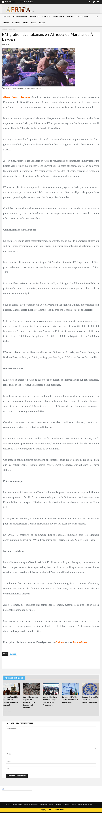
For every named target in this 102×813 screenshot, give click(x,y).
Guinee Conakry (20, 16)
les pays (6, 16)
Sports (6, 23)
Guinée (13, 654)
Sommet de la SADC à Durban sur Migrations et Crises (90, 699)
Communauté (58, 16)
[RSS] (89, 2)
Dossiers (16, 23)
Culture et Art (83, 16)
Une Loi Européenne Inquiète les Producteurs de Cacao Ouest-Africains (30, 702)
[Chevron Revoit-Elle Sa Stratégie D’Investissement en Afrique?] (11, 689)
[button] (97, 17)
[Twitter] (94, 2)
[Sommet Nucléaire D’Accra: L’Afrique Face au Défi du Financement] (51, 689)
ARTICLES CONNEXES (14, 678)
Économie (46, 16)
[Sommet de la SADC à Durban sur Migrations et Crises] (90, 689)
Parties (70, 16)
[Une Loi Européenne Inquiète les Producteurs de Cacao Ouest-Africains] (31, 689)
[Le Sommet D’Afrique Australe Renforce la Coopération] (70, 689)
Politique (34, 16)
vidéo (33, 23)
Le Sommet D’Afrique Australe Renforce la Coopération (70, 699)
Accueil (4, 29)
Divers (42, 23)
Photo (25, 23)
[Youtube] (98, 2)
